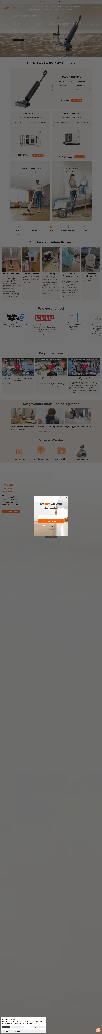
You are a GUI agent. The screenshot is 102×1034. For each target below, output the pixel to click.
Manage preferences (38, 1027)
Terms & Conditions (15, 1031)
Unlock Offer (51, 521)
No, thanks (51, 529)
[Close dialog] (66, 498)
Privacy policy (5, 1031)
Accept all (6, 1027)
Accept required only (17, 1027)
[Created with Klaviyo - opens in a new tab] (51, 537)
